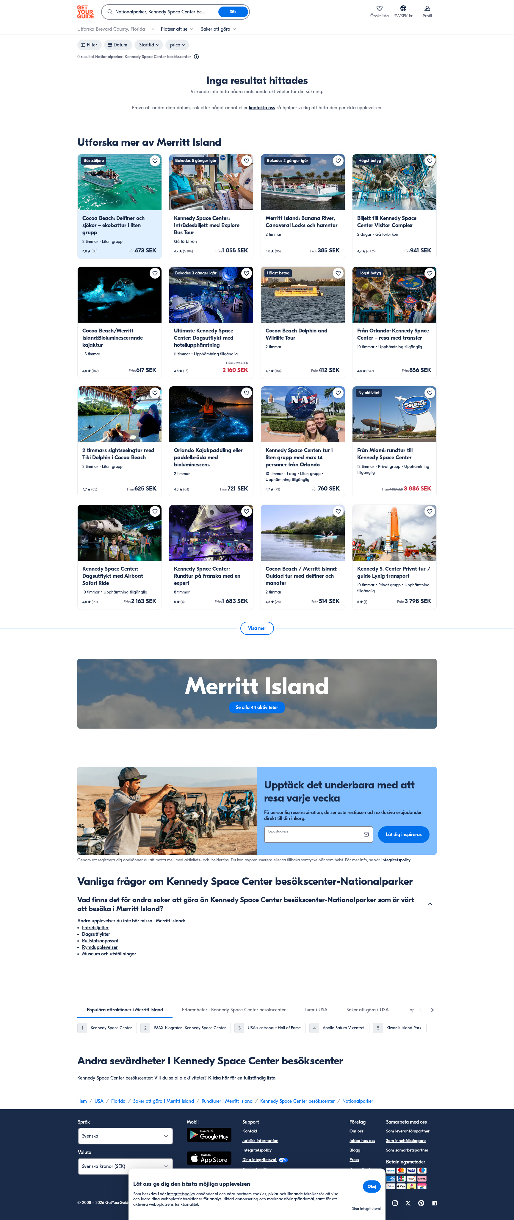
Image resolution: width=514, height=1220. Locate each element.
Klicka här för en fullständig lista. (242, 1078)
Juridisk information (260, 1140)
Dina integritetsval (259, 1159)
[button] (119, 206)
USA (99, 1101)
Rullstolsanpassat (100, 940)
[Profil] (427, 8)
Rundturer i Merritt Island (227, 1101)
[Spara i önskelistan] (155, 160)
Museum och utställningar (109, 954)
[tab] (125, 1010)
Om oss (356, 1131)
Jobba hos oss (362, 1140)
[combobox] (160, 11)
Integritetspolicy (395, 860)
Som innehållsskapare (406, 1140)
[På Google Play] (209, 1136)
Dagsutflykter (96, 934)
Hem (82, 1101)
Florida (118, 1101)
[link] (119, 206)
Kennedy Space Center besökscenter (297, 1101)
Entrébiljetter (95, 927)
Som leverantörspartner (408, 1131)
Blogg (355, 1150)
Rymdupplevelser (100, 947)
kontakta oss (262, 107)
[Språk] (403, 8)
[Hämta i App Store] (209, 1159)
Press (354, 1159)
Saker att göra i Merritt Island (163, 1101)
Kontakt (249, 1131)
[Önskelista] (379, 8)
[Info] (196, 56)
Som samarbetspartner (407, 1150)
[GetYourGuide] (85, 11)
